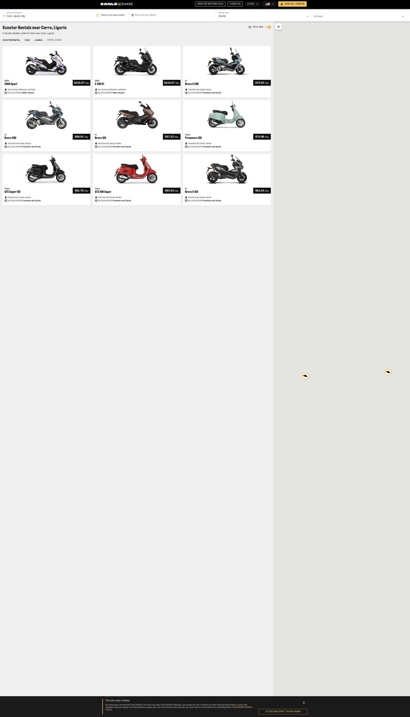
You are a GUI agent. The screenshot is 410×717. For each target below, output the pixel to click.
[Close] (304, 702)
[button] (210, 4)
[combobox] (49, 15)
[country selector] (269, 4)
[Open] (307, 16)
